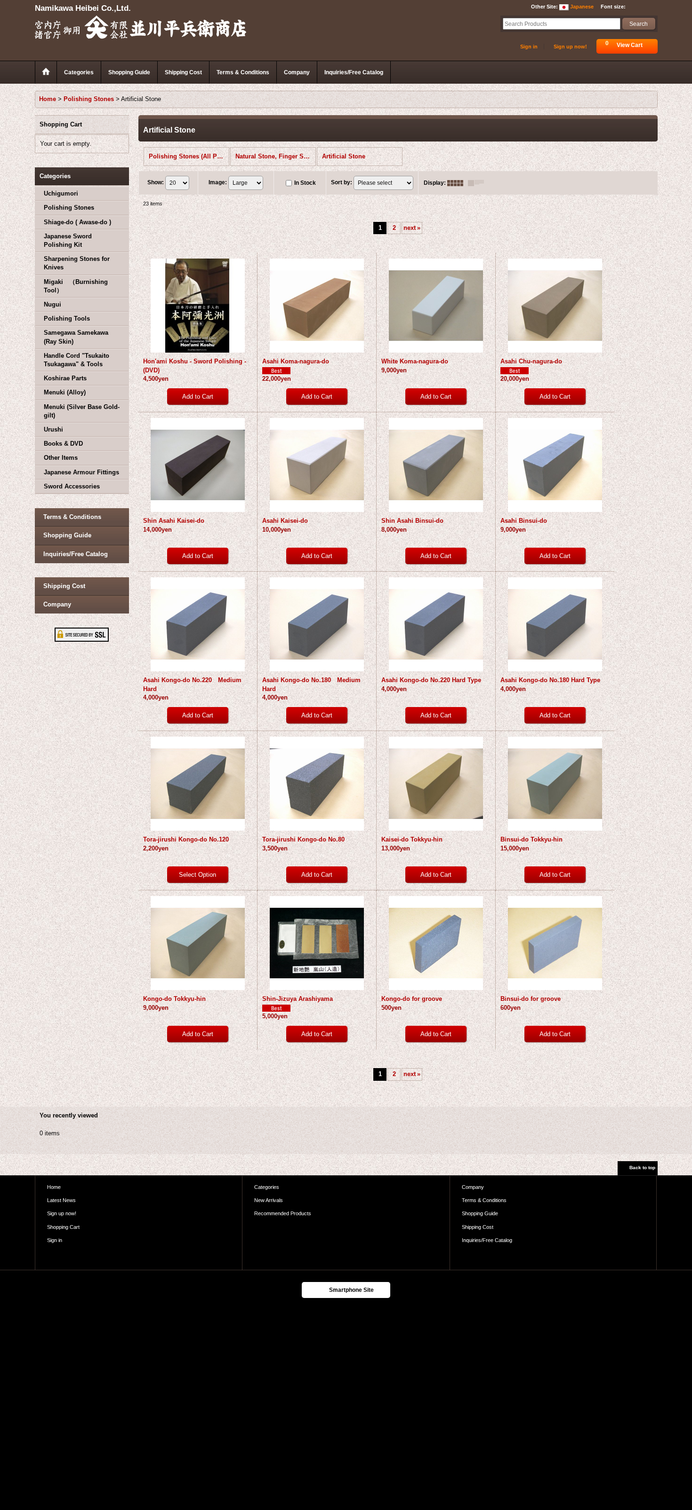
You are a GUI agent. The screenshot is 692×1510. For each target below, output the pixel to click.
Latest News (61, 1200)
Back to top (642, 1167)
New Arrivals (268, 1200)
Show (155, 182)
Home (54, 1187)
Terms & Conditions (72, 516)
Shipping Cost (64, 586)
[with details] (478, 183)
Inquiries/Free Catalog (75, 554)
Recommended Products (282, 1213)
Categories (266, 1187)
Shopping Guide (67, 535)
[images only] (457, 183)
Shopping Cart (63, 1227)
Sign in (529, 46)
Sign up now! (570, 46)
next (411, 227)
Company (57, 604)
